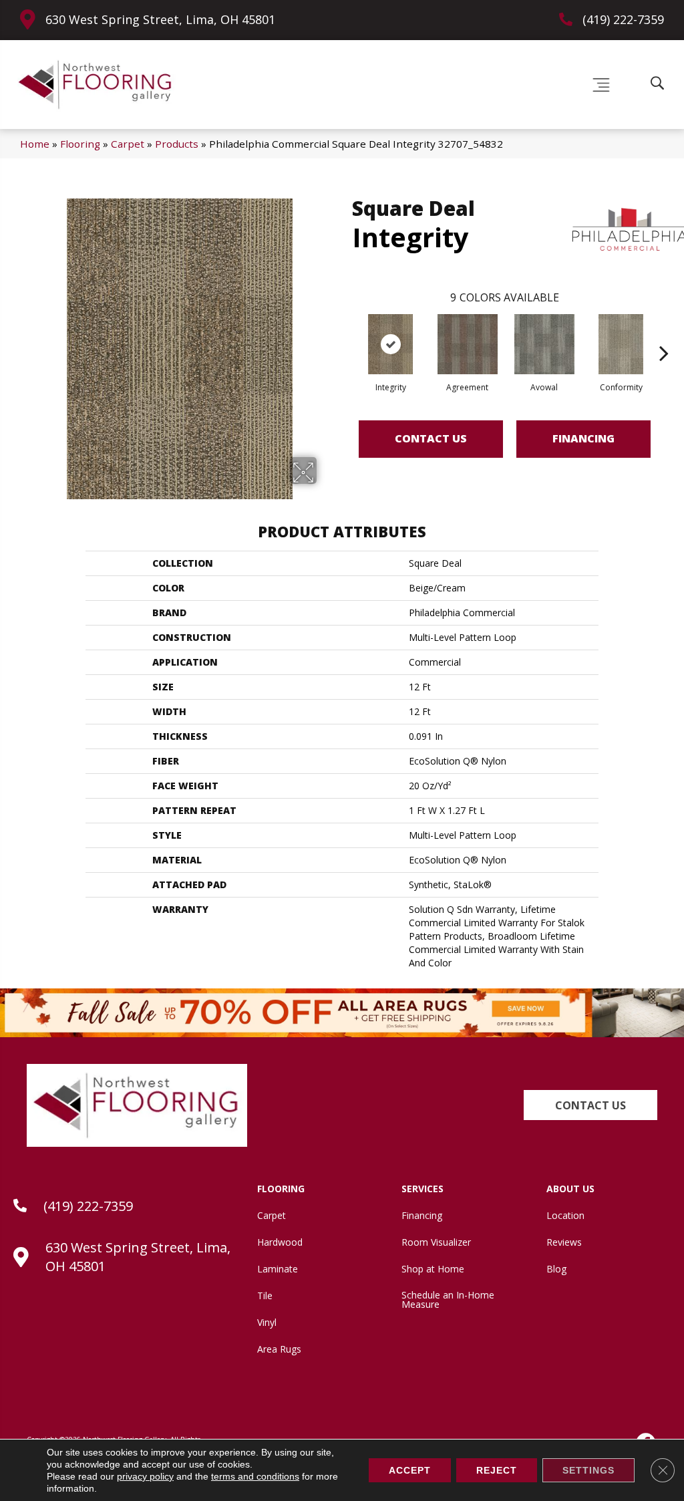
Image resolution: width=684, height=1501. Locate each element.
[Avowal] (544, 344)
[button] (590, 1105)
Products (176, 143)
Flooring (80, 143)
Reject (496, 1470)
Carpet (127, 143)
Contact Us (431, 438)
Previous (345, 332)
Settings (588, 1470)
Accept (410, 1470)
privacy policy (145, 1476)
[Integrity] (391, 344)
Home (34, 143)
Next (664, 332)
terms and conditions (255, 1476)
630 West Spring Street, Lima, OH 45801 (160, 19)
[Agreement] (467, 344)
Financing (583, 438)
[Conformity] (621, 344)
